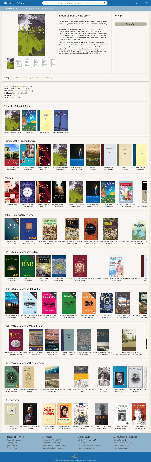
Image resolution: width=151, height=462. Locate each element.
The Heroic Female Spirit (59, 204)
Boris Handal (92, 169)
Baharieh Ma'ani (20, 86)
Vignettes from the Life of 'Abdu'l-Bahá (15, 352)
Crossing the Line (139, 426)
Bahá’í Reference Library (87, 448)
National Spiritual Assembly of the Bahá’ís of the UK (129, 354)
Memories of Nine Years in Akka (102, 352)
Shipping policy (12, 442)
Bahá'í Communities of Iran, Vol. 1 (72, 241)
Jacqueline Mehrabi (76, 169)
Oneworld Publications (122, 445)
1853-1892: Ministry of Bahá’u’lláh (22, 289)
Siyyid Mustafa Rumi (135, 389)
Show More (96, 53)
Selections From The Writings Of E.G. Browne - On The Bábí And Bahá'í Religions (116, 278)
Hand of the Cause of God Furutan (30, 426)
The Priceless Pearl (11, 389)
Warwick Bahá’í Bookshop (123, 443)
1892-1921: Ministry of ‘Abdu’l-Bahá (23, 326)
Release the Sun (43, 278)
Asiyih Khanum (44, 132)
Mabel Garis (103, 391)
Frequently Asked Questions (52, 448)
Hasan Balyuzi (108, 169)
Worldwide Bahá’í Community (89, 445)
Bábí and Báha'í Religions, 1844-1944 (50, 241)
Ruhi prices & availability (51, 442)
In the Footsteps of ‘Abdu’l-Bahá (129, 352)
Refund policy (12, 445)
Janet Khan (43, 169)
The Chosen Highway (27, 167)
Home (28, 8)
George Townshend (67, 354)
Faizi (11, 426)
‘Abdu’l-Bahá (36, 354)
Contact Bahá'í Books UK (51, 440)
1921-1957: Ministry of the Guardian (24, 363)
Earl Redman (52, 391)
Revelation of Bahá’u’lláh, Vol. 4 (89, 315)
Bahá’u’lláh (106, 315)
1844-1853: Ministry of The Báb (21, 252)
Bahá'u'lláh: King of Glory (11, 315)
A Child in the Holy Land (12, 167)
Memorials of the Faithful (35, 352)
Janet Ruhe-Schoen (27, 206)
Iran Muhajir (135, 391)
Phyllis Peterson (59, 206)
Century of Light (28, 241)
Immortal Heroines (76, 167)
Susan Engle (81, 428)
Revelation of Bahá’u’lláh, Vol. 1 (30, 315)
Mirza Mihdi (92, 167)
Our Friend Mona (64, 426)
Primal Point (59, 278)
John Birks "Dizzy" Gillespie (81, 426)
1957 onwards (11, 400)
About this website (14, 440)
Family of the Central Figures (23, 77)
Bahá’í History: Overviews (18, 215)
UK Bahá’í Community (86, 440)
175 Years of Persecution (90, 241)
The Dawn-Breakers (12, 278)
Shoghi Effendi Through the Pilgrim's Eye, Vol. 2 (81, 389)
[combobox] (75, 3)
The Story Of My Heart (48, 426)
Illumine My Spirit (11, 204)
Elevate (81, 443)
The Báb (27, 278)
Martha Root (104, 389)
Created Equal (29, 132)
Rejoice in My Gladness (27, 204)
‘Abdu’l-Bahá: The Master (67, 352)
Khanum (124, 167)
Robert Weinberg (59, 280)
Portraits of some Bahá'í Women (125, 204)
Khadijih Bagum (108, 167)
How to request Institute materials (54, 445)
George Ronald (17, 93)
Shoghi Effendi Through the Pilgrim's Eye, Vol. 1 (52, 389)
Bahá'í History (47, 77)
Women (38, 77)
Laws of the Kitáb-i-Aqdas (61, 132)
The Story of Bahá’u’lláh (123, 315)
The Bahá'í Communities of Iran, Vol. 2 (110, 241)
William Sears (43, 280)
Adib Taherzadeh (30, 317)
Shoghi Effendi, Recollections (28, 389)
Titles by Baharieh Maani (18, 106)
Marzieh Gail (124, 169)
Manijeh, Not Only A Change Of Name (101, 426)
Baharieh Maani (108, 206)
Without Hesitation (122, 426)
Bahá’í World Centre (29, 243)
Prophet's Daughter (43, 167)
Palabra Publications (121, 448)
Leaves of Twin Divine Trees (42, 8)
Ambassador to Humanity (84, 352)
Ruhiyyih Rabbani (11, 391)
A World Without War (51, 352)
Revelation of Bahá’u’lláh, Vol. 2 (49, 315)
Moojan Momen (49, 243)
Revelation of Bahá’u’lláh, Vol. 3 (69, 315)
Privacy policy (12, 448)
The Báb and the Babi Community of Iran (80, 278)
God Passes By (11, 241)
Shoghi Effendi (11, 243)
